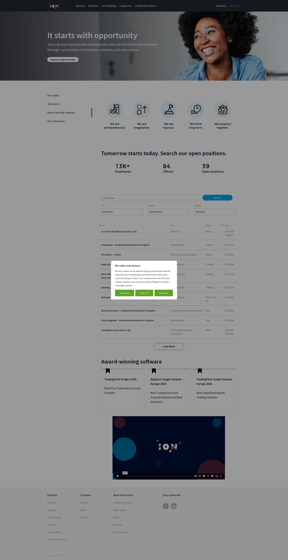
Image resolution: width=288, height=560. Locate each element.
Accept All (163, 293)
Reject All (144, 293)
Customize (124, 293)
